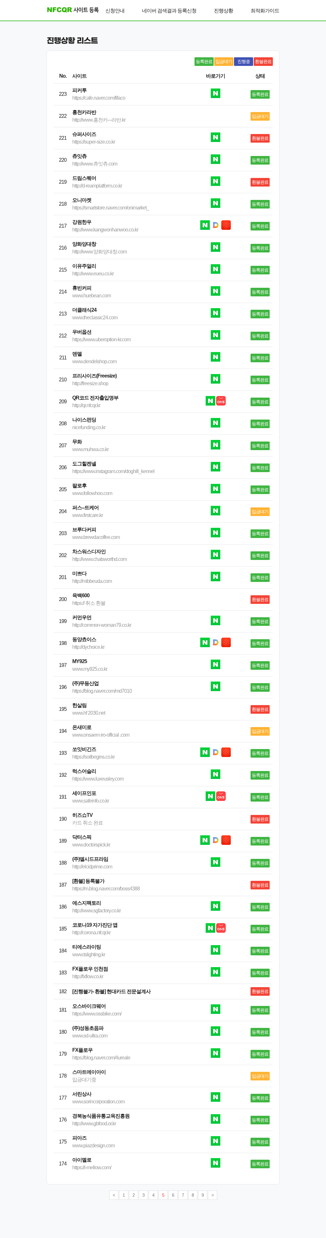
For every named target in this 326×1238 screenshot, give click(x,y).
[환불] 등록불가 (88, 881)
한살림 (79, 705)
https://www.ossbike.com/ (96, 1013)
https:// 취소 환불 (88, 603)
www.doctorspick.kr (91, 844)
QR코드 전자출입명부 (95, 397)
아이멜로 (81, 1160)
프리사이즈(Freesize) (94, 375)
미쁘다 (79, 573)
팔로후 (79, 485)
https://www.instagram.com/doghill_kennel (113, 471)
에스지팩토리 (86, 903)
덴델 (77, 354)
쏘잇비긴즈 (84, 749)
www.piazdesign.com (93, 1145)
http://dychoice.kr (88, 647)
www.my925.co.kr (89, 669)
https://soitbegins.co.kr (93, 757)
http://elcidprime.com (92, 866)
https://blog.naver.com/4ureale (101, 1057)
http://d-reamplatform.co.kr (97, 185)
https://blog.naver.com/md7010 (102, 691)
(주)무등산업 (85, 683)
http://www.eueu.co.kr (93, 273)
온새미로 (81, 727)
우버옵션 (81, 332)
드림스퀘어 (84, 178)
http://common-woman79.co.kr (101, 625)
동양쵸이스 (84, 639)
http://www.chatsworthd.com (99, 559)
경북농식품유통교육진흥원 (101, 1116)
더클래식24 (84, 310)
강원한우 (81, 222)
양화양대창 (84, 244)
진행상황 (223, 10)
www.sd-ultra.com (89, 1035)
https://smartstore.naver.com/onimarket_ (110, 207)
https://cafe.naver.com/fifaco (98, 98)
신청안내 (114, 10)
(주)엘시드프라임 (90, 859)
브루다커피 (84, 529)
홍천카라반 (84, 112)
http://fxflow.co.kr (87, 976)
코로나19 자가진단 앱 (94, 925)
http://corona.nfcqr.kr (91, 932)
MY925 (79, 661)
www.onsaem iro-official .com (100, 735)
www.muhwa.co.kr (90, 449)
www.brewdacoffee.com (96, 537)
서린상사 (81, 1094)
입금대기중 (84, 1079)
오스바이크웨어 (89, 1006)
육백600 (80, 595)
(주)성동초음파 (87, 1028)
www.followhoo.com (92, 493)
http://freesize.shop (90, 383)
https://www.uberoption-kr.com (101, 339)
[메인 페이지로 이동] (71, 9)
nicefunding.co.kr (88, 427)
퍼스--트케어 (85, 507)
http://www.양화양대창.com (99, 251)
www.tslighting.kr (88, 954)
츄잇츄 (79, 156)
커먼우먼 (81, 617)
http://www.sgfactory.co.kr (96, 910)
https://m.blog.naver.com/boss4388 (106, 888)
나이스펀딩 (84, 419)
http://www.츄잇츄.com (94, 163)
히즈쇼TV (82, 815)
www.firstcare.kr (87, 515)
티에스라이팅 (86, 947)
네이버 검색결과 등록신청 (169, 10)
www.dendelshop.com (94, 361)
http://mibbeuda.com (92, 581)
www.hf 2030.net (88, 713)
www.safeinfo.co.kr (90, 800)
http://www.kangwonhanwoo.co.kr (105, 229)
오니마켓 (81, 200)
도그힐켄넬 (84, 463)
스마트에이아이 (89, 1072)
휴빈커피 (81, 288)
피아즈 (79, 1138)
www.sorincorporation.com (98, 1101)
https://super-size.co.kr (93, 142)
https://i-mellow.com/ (91, 1167)
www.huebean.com (91, 295)
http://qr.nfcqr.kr (86, 405)
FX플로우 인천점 (90, 969)
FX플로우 (82, 1050)
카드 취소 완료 (87, 822)
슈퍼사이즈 (84, 134)
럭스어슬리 (84, 771)
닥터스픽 (81, 837)
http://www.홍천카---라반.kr (98, 120)
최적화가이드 (265, 10)
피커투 (79, 90)
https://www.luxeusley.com (98, 779)
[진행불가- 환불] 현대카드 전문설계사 (111, 991)
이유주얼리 (84, 266)
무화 (77, 441)
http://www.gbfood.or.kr (94, 1123)
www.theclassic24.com (94, 317)
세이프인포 (84, 793)
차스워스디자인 (89, 551)
